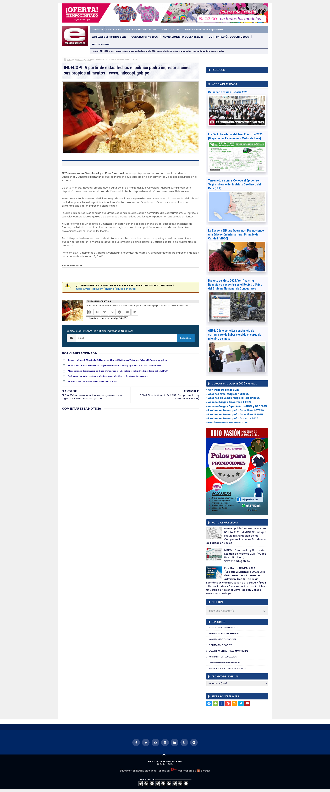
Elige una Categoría (221, 610)
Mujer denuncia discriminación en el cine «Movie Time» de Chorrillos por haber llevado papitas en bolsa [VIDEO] (118, 371)
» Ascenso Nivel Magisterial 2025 (227, 394)
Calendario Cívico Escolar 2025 (228, 92)
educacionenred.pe (72, 265)
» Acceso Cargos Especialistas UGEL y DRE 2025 (236, 406)
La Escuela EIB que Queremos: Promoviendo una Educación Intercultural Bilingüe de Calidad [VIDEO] (236, 234)
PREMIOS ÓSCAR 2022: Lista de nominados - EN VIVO (93, 381)
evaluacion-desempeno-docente (227, 668)
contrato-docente (220, 645)
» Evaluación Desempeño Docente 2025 (232, 418)
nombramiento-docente (222, 639)
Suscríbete (97, 29)
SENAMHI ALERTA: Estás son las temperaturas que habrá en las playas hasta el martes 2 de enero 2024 (114, 365)
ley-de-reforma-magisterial (224, 662)
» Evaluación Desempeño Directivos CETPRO (235, 410)
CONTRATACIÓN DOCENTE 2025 (228, 36)
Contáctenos (113, 29)
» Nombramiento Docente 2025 (227, 422)
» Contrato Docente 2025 (222, 390)
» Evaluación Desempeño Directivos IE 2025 (234, 414)
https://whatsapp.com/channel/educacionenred (106, 289)
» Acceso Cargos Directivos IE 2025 (228, 402)
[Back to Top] (164, 754)
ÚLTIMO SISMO (101, 44)
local (134, 59)
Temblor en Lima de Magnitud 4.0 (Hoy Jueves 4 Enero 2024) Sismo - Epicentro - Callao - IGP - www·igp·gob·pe (117, 360)
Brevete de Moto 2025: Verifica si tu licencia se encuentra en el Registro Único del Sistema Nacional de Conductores (235, 284)
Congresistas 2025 (144, 36)
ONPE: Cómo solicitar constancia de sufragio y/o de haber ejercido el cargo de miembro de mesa (234, 334)
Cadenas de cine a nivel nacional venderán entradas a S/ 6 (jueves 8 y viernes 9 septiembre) (107, 376)
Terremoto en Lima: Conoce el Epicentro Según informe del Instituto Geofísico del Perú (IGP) (234, 184)
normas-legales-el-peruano (224, 633)
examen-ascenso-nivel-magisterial (228, 650)
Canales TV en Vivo (170, 29)
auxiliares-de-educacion (223, 656)
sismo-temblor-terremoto (224, 627)
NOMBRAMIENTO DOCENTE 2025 (183, 36)
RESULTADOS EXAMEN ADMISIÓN (140, 29)
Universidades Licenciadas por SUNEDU (204, 29)
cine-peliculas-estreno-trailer (112, 59)
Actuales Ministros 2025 (109, 36)
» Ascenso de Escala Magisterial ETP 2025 (233, 398)
